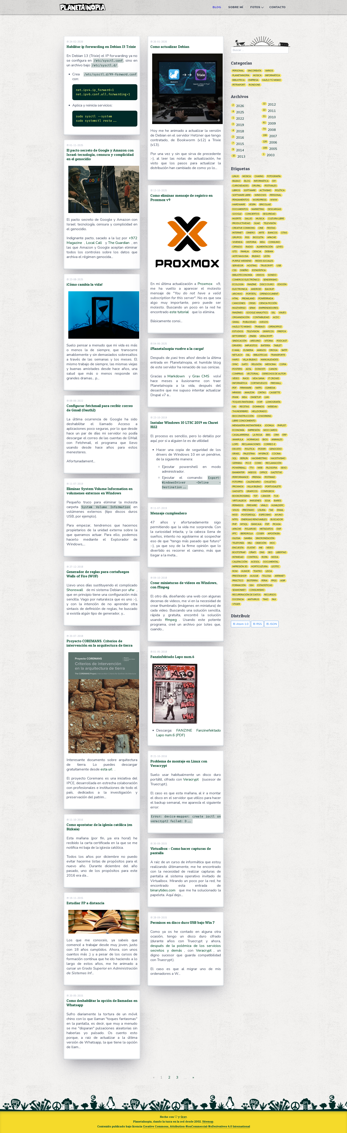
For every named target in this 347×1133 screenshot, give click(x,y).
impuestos (251, 345)
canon (273, 369)
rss (247, 237)
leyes (280, 246)
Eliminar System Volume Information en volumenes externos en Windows (99, 491)
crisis (252, 303)
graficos (252, 491)
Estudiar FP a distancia (85, 903)
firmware (246, 387)
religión (257, 364)
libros (236, 190)
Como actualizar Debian (169, 46)
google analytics (257, 312)
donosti (260, 369)
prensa (256, 477)
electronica (239, 289)
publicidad (249, 322)
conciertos (252, 213)
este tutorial (179, 312)
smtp (284, 350)
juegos (264, 322)
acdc (276, 317)
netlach (237, 354)
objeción (261, 543)
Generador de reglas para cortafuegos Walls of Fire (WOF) (98, 574)
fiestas (271, 228)
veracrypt (266, 336)
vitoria (268, 340)
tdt (256, 496)
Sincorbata (254, 70)
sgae (257, 223)
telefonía (238, 543)
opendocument (269, 293)
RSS (259, 624)
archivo (237, 293)
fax (274, 599)
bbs (268, 434)
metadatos (266, 528)
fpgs (274, 580)
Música (257, 75)
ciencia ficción (268, 303)
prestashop (239, 575)
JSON (273, 624)
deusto (236, 449)
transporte (278, 354)
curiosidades (240, 185)
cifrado (237, 246)
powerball (239, 467)
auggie (254, 575)
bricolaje (265, 204)
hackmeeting (259, 458)
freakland (248, 298)
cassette (274, 392)
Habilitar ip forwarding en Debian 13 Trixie (101, 46)
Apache (236, 528)
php (234, 524)
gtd (234, 251)
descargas (274, 209)
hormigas (253, 439)
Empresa (253, 80)
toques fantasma (242, 402)
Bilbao (256, 256)
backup (269, 289)
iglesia (236, 538)
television (253, 331)
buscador (277, 519)
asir (282, 580)
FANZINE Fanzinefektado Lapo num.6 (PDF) (188, 733)
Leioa (269, 571)
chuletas (269, 481)
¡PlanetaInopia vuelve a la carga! (177, 348)
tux (276, 496)
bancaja (256, 524)
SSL (248, 354)
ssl (273, 312)
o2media (270, 387)
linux (235, 176)
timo (265, 599)
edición (282, 284)
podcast (282, 340)
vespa (252, 204)
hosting (252, 265)
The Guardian (119, 242)
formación (239, 585)
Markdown (176, 376)
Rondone (254, 84)
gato (245, 364)
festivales (271, 185)
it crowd (273, 378)
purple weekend (242, 260)
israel (236, 453)
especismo (265, 514)
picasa (277, 524)
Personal (238, 70)
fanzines (237, 312)
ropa (265, 557)
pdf (234, 387)
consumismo (256, 590)
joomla (269, 425)
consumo (274, 242)
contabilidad (261, 317)
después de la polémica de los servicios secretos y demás (185, 948)
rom (234, 571)
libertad (281, 552)
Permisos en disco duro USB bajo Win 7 (182, 922)
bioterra (252, 580)
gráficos (268, 331)
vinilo (264, 505)
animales (276, 439)
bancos (272, 232)
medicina (270, 364)
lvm (267, 397)
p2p (267, 524)
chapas (259, 176)
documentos (240, 209)
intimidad (238, 557)
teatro (257, 571)
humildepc (277, 505)
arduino (255, 340)
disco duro (267, 284)
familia (245, 251)
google (237, 213)
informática (261, 181)
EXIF (279, 528)
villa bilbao (250, 359)
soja (267, 500)
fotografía (274, 176)
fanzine (251, 284)
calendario (254, 481)
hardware (238, 204)
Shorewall (75, 589)
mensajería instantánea (246, 425)
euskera (248, 350)
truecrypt (267, 265)
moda (274, 557)
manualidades (269, 359)
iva (234, 406)
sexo (284, 467)
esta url (106, 769)
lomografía (273, 402)
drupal (256, 185)
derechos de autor (274, 373)
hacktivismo (278, 458)
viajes (282, 312)
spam (252, 307)
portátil (251, 293)
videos (260, 275)
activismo (265, 190)
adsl (248, 369)
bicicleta (258, 237)
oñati (252, 552)
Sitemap (207, 1121)
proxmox (237, 486)
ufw (131, 589)
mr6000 (236, 392)
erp (284, 434)
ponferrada (265, 298)
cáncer (265, 496)
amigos (261, 350)
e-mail (236, 350)
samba (248, 538)
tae (271, 510)
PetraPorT (238, 84)
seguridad (269, 213)
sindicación (239, 340)
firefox (281, 331)
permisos (237, 505)
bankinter (238, 472)
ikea (262, 242)
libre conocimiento (244, 420)
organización (240, 317)
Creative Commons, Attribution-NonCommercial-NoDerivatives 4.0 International (196, 1126)
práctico (237, 580)
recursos (270, 594)
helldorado (259, 411)
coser (260, 533)
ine (261, 547)
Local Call (94, 242)
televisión (270, 223)
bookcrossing (241, 496)
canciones (238, 303)
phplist (282, 425)
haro (235, 359)
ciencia (257, 251)
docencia (238, 599)
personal (275, 195)
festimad (270, 477)
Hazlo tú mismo (271, 80)
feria (264, 580)
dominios (258, 406)
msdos (252, 472)
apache (271, 237)
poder (262, 449)
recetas (244, 406)
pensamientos (240, 199)
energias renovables (254, 519)
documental (270, 561)
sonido (272, 275)
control (252, 557)
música (247, 176)
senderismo (270, 279)
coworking (264, 416)
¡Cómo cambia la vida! (84, 284)
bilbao (236, 181)
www (273, 199)
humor (245, 571)
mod (235, 514)
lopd (235, 444)
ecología (238, 284)
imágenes (255, 500)
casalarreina (240, 434)
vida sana (258, 378)
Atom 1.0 (242, 624)
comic (258, 463)
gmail (235, 322)
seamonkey (239, 590)
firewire (252, 505)
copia (283, 364)
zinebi (252, 336)
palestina (249, 453)
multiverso (239, 307)
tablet (278, 345)
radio (249, 246)
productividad (241, 223)
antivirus (253, 599)
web (259, 467)
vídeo (235, 378)
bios (265, 439)
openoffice (275, 326)
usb (279, 265)
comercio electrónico (246, 279)
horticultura (259, 566)
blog (247, 181)
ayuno (279, 514)
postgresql (248, 514)
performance (240, 477)
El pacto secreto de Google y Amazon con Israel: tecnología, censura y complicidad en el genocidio (100, 154)
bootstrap (238, 552)
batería (265, 345)
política (280, 190)
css (234, 270)
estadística (259, 270)
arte (261, 232)
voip (259, 402)
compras (237, 373)
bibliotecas (260, 354)
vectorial (253, 373)
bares (277, 500)
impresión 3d (239, 566)
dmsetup (256, 397)
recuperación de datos (246, 594)
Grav (184, 1117)
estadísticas (264, 585)
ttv (252, 467)
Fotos (255, 7)
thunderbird (240, 411)
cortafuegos (259, 383)
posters (237, 369)
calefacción (239, 561)
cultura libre (276, 218)
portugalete (273, 486)
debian (269, 251)
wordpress (259, 199)
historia (251, 242)
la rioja (257, 434)
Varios (269, 70)
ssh (251, 585)
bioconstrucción (243, 416)
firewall (276, 383)
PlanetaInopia (240, 75)
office (263, 472)
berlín (244, 458)
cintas (262, 392)
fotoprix (237, 481)
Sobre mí (235, 7)
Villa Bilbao (254, 486)
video (269, 547)
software (250, 190)
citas (284, 232)
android (256, 289)
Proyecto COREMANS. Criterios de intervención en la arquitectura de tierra (99, 643)
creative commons (243, 228)
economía (238, 430)
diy (274, 181)
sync (235, 364)
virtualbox (239, 500)
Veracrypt (191, 779)
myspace (263, 453)
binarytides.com (162, 890)
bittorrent (239, 336)
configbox (267, 491)
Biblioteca (238, 80)
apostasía (274, 533)
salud (248, 218)
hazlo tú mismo (241, 326)
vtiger (236, 604)
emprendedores (268, 307)
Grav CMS (200, 376)
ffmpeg (171, 619)
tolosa (266, 575)
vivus (235, 510)
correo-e (269, 444)
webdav (272, 406)
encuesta (238, 547)
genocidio (275, 449)
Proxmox (205, 283)
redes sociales (264, 260)
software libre (241, 195)
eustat (251, 547)
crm (276, 434)
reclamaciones (251, 444)
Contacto (277, 7)
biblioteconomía (242, 275)
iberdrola (247, 533)
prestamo (248, 510)
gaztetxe (276, 472)
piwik (235, 397)
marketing (258, 209)
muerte (236, 218)
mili (250, 543)
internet (237, 232)
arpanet (280, 575)
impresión (254, 430)
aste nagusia (240, 256)
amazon (249, 392)
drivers (236, 345)
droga (273, 350)
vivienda (237, 242)
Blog (217, 7)
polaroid (250, 528)
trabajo (260, 326)
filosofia (271, 467)
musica (260, 218)
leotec (275, 566)
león (267, 256)
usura (261, 510)
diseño (244, 270)
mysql (244, 524)
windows (260, 195)
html (235, 298)
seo (270, 552)
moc (272, 543)
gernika (237, 463)
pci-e (248, 463)
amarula (237, 439)
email (280, 510)
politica (249, 449)
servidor (237, 265)
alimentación (265, 246)
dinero (251, 232)
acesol (255, 561)
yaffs (258, 387)
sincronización (265, 538)
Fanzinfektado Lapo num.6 (172, 657)
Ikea (244, 397)
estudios (237, 331)
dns (262, 552)
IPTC (234, 533)
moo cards (270, 430)
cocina (276, 453)
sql (234, 458)
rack (246, 378)
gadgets (237, 491)
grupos (236, 237)
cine (260, 228)
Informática (272, 75)
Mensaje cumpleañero (168, 513)
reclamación (273, 463)
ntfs (235, 519)
